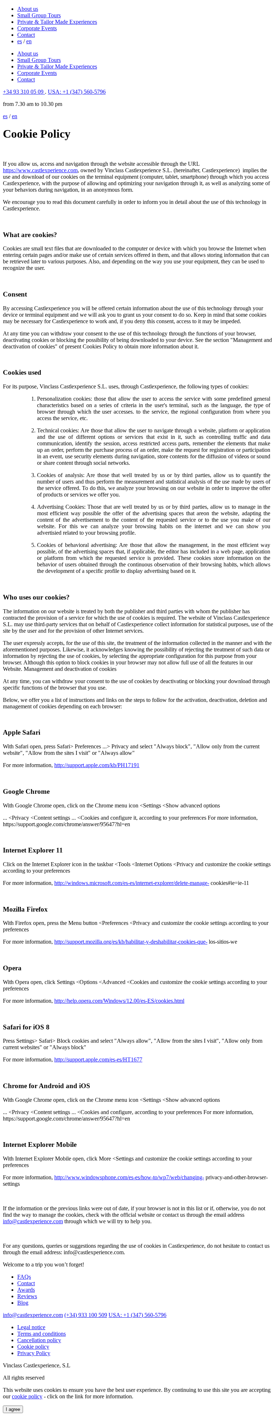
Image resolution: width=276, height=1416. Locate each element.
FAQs (24, 1277)
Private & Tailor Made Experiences (57, 22)
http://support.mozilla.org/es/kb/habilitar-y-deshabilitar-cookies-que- (130, 942)
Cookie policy (33, 1347)
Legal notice (31, 1327)
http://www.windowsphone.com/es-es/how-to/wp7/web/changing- (129, 1177)
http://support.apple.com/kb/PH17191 (96, 765)
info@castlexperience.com (33, 1221)
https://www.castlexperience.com (40, 170)
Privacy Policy (33, 1353)
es (19, 41)
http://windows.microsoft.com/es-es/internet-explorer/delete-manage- (131, 883)
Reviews (27, 1296)
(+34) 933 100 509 (85, 1315)
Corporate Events (37, 28)
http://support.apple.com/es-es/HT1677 (98, 1059)
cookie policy (27, 1396)
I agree (13, 1409)
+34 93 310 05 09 (24, 92)
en (29, 41)
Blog (22, 1303)
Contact (26, 35)
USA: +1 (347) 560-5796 (77, 92)
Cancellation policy (39, 1340)
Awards (26, 1290)
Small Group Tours (39, 15)
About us (27, 9)
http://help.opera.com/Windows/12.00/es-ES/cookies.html (119, 1001)
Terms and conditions (41, 1334)
